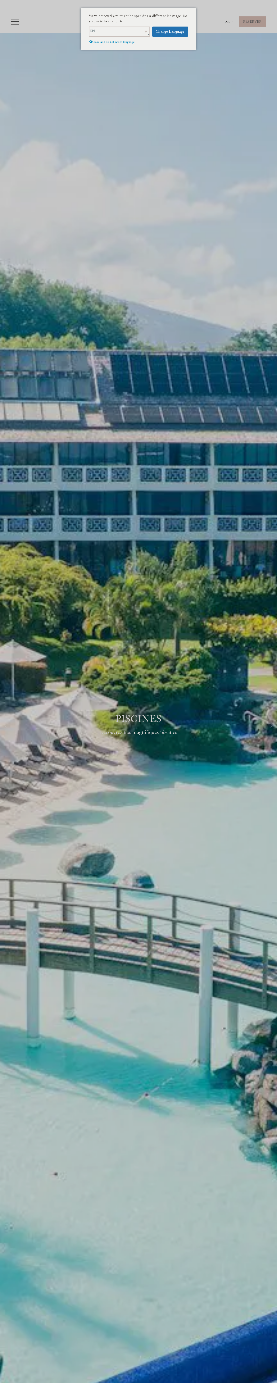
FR (227, 22)
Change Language (170, 31)
